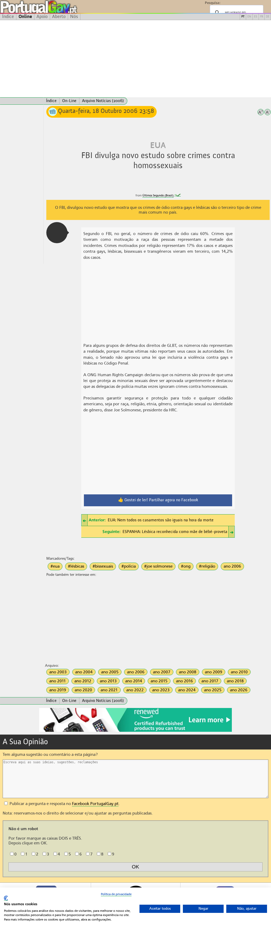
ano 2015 (159, 681)
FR (261, 16)
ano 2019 (57, 690)
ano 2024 (187, 690)
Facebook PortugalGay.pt (95, 803)
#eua (55, 566)
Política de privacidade (116, 894)
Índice (8, 16)
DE (267, 16)
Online (25, 16)
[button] (56, 232)
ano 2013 (108, 681)
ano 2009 (213, 672)
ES (255, 16)
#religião (207, 566)
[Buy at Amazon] (135, 731)
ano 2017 (209, 681)
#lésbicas (76, 566)
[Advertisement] (135, 59)
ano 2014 (133, 681)
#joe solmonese (158, 566)
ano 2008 (187, 672)
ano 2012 (82, 681)
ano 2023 (161, 690)
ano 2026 (238, 690)
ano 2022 (135, 690)
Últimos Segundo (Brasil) (158, 195)
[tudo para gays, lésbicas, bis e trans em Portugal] (53, 6)
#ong (186, 566)
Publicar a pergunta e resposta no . (64, 803)
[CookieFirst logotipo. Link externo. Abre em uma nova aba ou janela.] (6, 898)
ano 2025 (213, 690)
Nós (74, 16)
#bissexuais (103, 566)
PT (243, 16)
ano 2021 (109, 690)
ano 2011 (57, 681)
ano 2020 (83, 690)
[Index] (21, 101)
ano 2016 (184, 681)
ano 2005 (110, 672)
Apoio (42, 16)
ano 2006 (232, 566)
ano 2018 (235, 681)
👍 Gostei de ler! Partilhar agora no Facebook (158, 500)
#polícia (128, 566)
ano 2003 (58, 672)
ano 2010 (239, 672)
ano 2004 (84, 672)
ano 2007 (161, 672)
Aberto (59, 16)
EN (249, 16)
